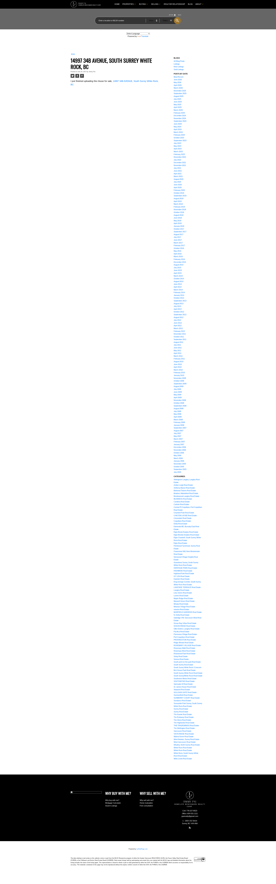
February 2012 (179, 331)
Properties (128, 4)
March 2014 (178, 290)
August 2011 (178, 342)
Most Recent (178, 77)
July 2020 (177, 182)
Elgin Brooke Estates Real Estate (186, 535)
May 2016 (177, 251)
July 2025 (177, 99)
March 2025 (178, 110)
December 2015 (180, 262)
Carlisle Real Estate (181, 504)
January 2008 (179, 425)
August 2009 (178, 386)
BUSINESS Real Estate (183, 499)
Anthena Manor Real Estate (184, 488)
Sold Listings (179, 69)
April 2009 (178, 397)
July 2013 (177, 306)
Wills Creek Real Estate (183, 759)
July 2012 (177, 320)
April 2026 (178, 85)
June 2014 (178, 284)
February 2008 (179, 422)
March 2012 (178, 328)
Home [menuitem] (117, 4)
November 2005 (180, 464)
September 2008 (180, 406)
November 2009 (180, 378)
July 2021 (177, 168)
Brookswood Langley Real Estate (186, 496)
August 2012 (178, 317)
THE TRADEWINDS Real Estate (186, 725)
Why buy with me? (112, 800)
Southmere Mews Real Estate (185, 678)
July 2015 (177, 268)
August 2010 (178, 361)
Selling (154, 4)
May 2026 (177, 82)
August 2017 (178, 234)
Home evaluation (146, 803)
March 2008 (178, 420)
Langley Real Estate (181, 590)
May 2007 (177, 436)
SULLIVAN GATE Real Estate (185, 692)
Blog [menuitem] (190, 4)
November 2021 (180, 165)
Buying (142, 4)
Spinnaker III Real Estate (183, 684)
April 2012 (178, 326)
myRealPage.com (141, 849)
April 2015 (178, 273)
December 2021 (180, 162)
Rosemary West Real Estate (184, 651)
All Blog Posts (179, 61)
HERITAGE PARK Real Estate (185, 568)
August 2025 (178, 96)
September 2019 (180, 196)
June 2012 (178, 323)
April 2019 (178, 201)
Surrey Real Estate (181, 709)
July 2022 (177, 160)
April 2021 (178, 174)
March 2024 (178, 132)
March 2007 (178, 439)
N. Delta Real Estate (181, 615)
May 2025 (177, 104)
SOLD (179, 15)
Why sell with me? (147, 800)
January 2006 (179, 461)
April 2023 (178, 149)
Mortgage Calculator (113, 803)
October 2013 (179, 298)
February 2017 (179, 245)
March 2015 (178, 276)
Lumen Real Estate (181, 596)
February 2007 (179, 442)
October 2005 (179, 467)
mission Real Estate (181, 609)
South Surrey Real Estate (183, 665)
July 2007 (177, 433)
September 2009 (180, 384)
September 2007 (180, 428)
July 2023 (177, 143)
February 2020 (179, 190)
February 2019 (179, 207)
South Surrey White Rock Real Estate (188, 673)
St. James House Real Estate (185, 687)
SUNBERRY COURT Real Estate (187, 698)
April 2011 (177, 353)
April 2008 (178, 417)
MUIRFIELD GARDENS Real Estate (188, 612)
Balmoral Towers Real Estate (185, 491)
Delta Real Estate (180, 524)
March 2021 (178, 176)
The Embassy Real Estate (184, 717)
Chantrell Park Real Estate (184, 513)
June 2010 (178, 364)
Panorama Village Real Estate (185, 634)
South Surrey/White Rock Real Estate (188, 676)
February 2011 (179, 359)
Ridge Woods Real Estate (184, 643)
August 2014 (178, 281)
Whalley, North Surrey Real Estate (187, 745)
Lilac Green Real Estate (183, 593)
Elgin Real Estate (180, 543)
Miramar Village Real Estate (184, 607)
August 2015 (178, 265)
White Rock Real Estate (183, 748)
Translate (144, 36)
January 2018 (179, 226)
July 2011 (177, 345)
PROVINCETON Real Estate (185, 640)
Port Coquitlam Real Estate (184, 637)
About (198, 4)
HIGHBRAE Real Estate (183, 571)
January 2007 (179, 444)
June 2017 (178, 240)
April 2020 (178, 187)
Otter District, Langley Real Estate (186, 629)
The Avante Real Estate (183, 714)
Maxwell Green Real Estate (184, 601)
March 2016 (178, 256)
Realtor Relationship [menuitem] (174, 4)
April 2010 (178, 367)
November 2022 (180, 157)
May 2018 (177, 221)
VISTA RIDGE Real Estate (184, 734)
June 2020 (178, 185)
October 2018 (179, 212)
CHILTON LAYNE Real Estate (185, 515)
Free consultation (146, 806)
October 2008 (179, 403)
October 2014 (179, 279)
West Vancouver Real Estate (185, 742)
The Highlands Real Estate (184, 723)
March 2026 (178, 88)
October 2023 (179, 138)
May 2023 (177, 146)
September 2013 (180, 301)
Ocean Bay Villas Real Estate (185, 623)
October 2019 (179, 193)
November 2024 (180, 118)
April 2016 (178, 254)
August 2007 (178, 431)
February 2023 (179, 154)
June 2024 (178, 124)
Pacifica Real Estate (181, 632)
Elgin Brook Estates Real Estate (186, 532)
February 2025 (179, 113)
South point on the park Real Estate (187, 662)
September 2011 (180, 339)
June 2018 (178, 218)
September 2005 (180, 469)
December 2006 (180, 447)
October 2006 (179, 453)
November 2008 (180, 400)
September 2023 (180, 140)
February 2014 (179, 292)
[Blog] (189, 827)
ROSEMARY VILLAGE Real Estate (187, 645)
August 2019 (178, 198)
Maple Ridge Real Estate (183, 598)
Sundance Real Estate (182, 701)
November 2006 (180, 450)
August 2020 (178, 179)
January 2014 (179, 295)
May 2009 (177, 395)
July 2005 (177, 472)
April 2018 (178, 223)
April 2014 (178, 287)
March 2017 (178, 243)
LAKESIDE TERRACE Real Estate (187, 587)
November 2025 (180, 91)
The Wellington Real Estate (184, 728)
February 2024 (179, 135)
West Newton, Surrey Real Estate (186, 739)
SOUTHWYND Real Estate (184, 681)
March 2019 (178, 204)
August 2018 (178, 215)
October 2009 (179, 381)
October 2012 (179, 312)
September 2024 (180, 121)
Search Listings (111, 806)
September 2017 (180, 232)
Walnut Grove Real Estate (183, 736)
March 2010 (178, 370)
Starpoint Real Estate (182, 690)
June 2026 (178, 80)
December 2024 (180, 116)
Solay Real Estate (180, 656)
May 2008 (177, 414)
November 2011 (180, 334)
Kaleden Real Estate (182, 579)
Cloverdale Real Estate (182, 518)
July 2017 (177, 237)
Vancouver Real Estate (182, 731)
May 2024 (177, 127)
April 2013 (178, 309)
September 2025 (180, 93)
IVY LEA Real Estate (182, 576)
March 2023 (178, 151)
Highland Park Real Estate (184, 573)
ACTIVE (171, 15)
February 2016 (179, 259)
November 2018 (180, 209)
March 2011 (178, 356)
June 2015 (178, 270)
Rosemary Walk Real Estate (184, 648)
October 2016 (179, 248)
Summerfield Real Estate (183, 695)
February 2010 (179, 372)
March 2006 (178, 458)
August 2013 (178, 303)
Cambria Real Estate (182, 502)
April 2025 (178, 107)
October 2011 (179, 337)
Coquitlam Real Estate (182, 521)
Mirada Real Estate (181, 604)
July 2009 (177, 389)
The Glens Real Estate (182, 720)
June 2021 (178, 171)
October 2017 (179, 229)
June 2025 (178, 102)
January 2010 (179, 375)
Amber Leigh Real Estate (183, 485)
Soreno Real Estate (181, 659)
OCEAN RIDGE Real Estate (184, 626)
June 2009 (178, 392)
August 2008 (178, 408)
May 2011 (177, 350)
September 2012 (180, 315)
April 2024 (178, 129)
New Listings (179, 67)
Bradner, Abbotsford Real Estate (186, 493)
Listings (177, 64)
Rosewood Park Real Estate (184, 654)
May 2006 (177, 455)
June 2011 (178, 348)
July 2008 (177, 411)
